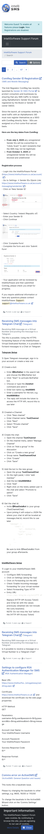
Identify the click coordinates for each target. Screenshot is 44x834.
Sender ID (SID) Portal (24, 91)
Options (36, 62)
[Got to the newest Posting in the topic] (40, 78)
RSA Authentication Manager (19, 673)
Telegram (27, 324)
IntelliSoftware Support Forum (21, 38)
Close (28, 827)
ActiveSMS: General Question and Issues (21, 778)
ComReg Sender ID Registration (20, 78)
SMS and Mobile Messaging (15, 81)
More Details (13, 827)
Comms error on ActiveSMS (18, 775)
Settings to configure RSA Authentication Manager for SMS (21, 669)
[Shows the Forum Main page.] (22, 10)
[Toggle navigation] (7, 44)
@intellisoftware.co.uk (16, 303)
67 (21, 69)
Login (21, 27)
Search (22, 62)
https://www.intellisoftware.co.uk (17, 694)
